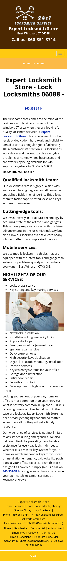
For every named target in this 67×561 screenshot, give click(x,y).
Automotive (55, 528)
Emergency (18, 532)
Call (34, 555)
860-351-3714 (42, 39)
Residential (20, 528)
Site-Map (53, 537)
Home (26, 63)
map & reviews (42, 510)
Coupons (33, 532)
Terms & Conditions (19, 537)
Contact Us (48, 532)
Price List (39, 537)
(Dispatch (43, 523)
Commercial (38, 528)
